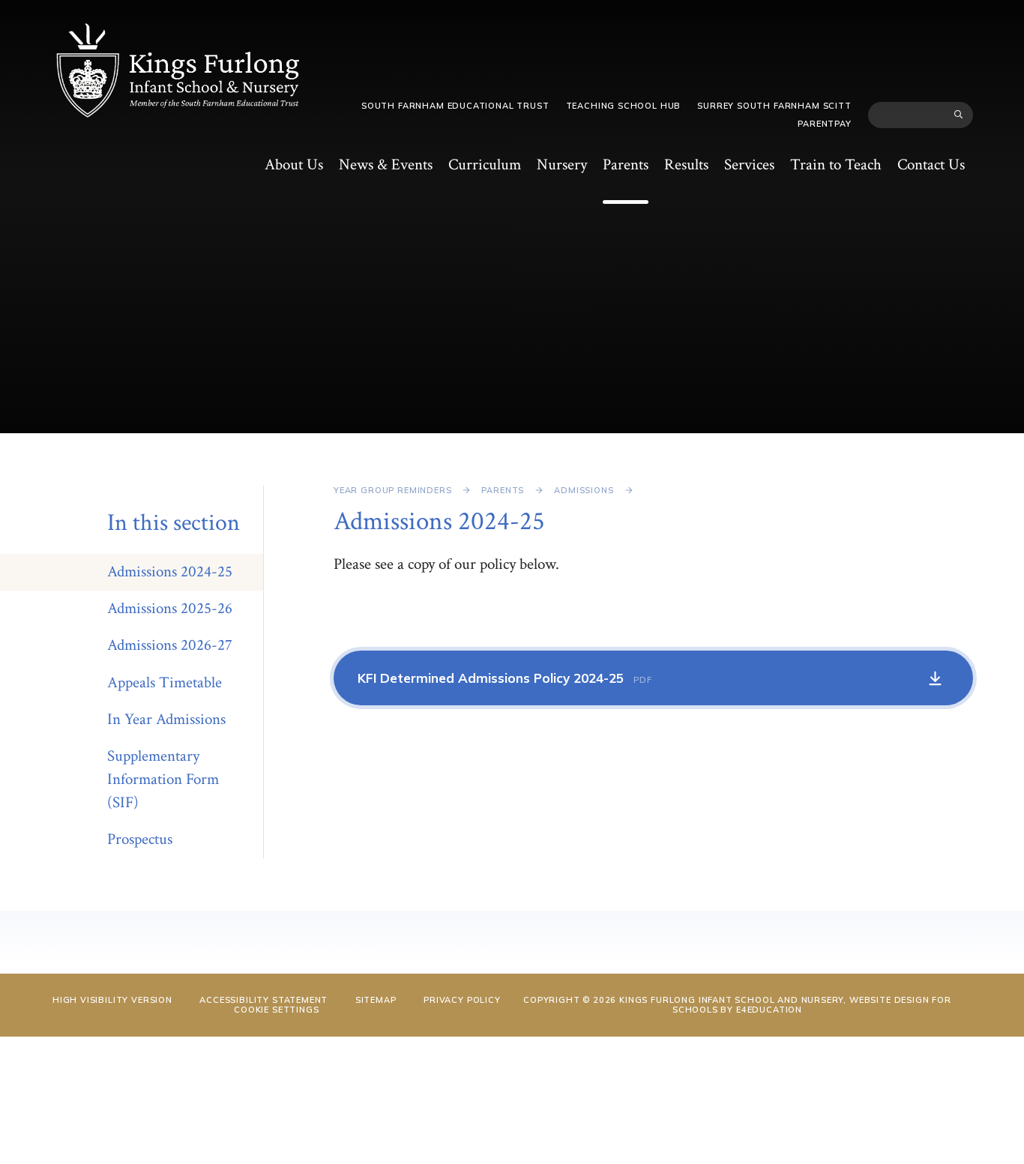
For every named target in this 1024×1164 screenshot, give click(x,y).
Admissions (583, 490)
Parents (502, 490)
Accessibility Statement (263, 1000)
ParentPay (824, 123)
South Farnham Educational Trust (455, 105)
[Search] (958, 114)
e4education (769, 1009)
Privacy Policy (462, 1000)
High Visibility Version (112, 1000)
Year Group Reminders (393, 490)
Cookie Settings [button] (276, 1009)
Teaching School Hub (623, 105)
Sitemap (376, 1000)
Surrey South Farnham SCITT (774, 105)
